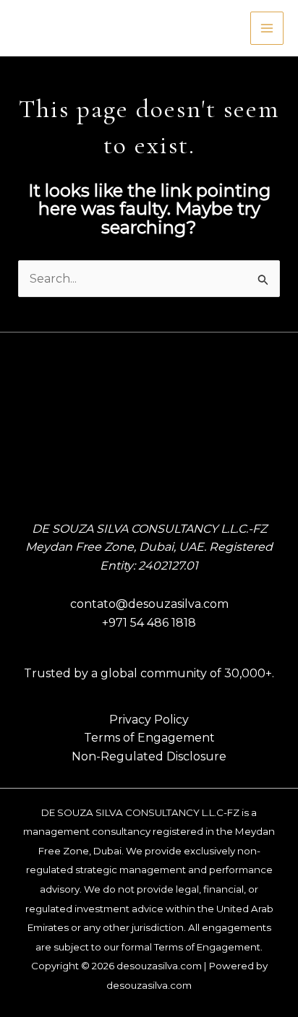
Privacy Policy (149, 719)
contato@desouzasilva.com (149, 604)
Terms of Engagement (149, 737)
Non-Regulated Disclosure (149, 756)
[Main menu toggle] (267, 28)
